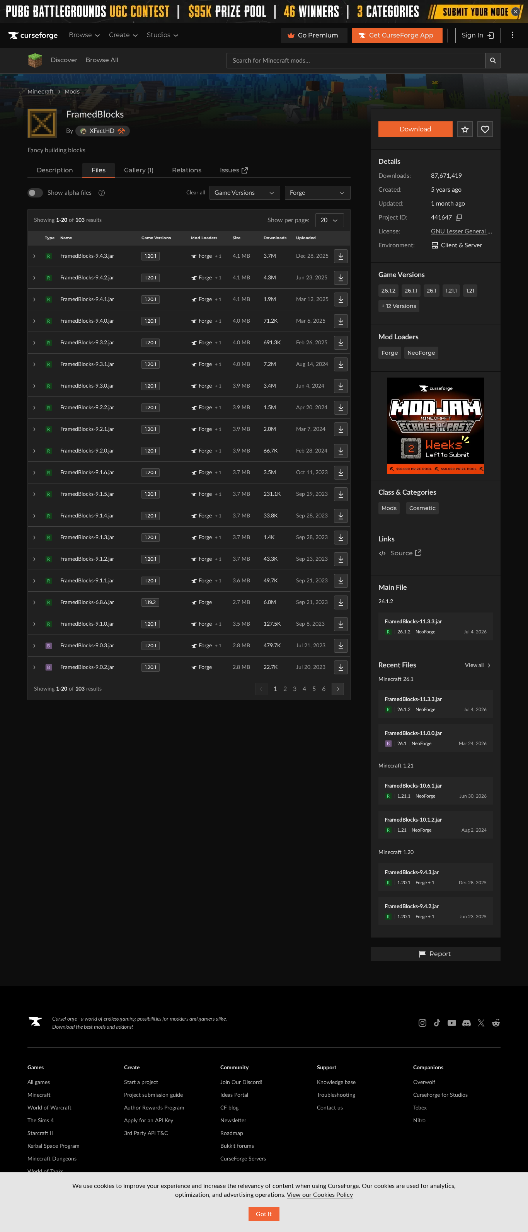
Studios (158, 35)
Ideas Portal (234, 1095)
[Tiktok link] (437, 1023)
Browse (80, 35)
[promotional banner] (264, 11)
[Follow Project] (485, 129)
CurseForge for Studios (440, 1095)
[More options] (512, 35)
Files (99, 170)
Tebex (420, 1108)
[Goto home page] (34, 35)
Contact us (330, 1108)
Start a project (141, 1082)
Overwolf (424, 1082)
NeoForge (421, 352)
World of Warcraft (49, 1108)
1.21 (470, 290)
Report (440, 954)
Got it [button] (264, 1214)
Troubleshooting (336, 1095)
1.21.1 (451, 290)
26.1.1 (411, 290)
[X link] (481, 1023)
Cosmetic (422, 508)
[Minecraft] (35, 60)
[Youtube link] (451, 1023)
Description (55, 170)
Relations (186, 170)
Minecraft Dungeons (52, 1159)
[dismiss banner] (515, 11)
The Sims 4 (40, 1120)
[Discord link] (466, 1023)
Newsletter (233, 1120)
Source (402, 553)
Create (119, 35)
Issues (229, 170)
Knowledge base (336, 1082)
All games (38, 1082)
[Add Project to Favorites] (465, 129)
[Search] (493, 60)
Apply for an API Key (148, 1120)
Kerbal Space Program (53, 1146)
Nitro (419, 1120)
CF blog (229, 1108)
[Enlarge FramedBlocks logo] (42, 123)
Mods (72, 91)
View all (474, 665)
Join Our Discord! (241, 1082)
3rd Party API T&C (146, 1133)
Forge (390, 352)
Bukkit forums (237, 1146)
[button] (189, 256)
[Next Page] (338, 689)
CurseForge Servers (243, 1159)
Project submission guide (153, 1095)
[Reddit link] (496, 1023)
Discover (64, 60)
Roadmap (231, 1133)
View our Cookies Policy (320, 1195)
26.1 (431, 290)
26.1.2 (388, 290)
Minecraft (40, 91)
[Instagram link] (422, 1023)
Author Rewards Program (154, 1108)
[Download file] (341, 256)
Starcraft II (40, 1133)
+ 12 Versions (399, 306)
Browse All (101, 60)
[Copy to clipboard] (459, 217)
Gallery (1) (138, 170)
